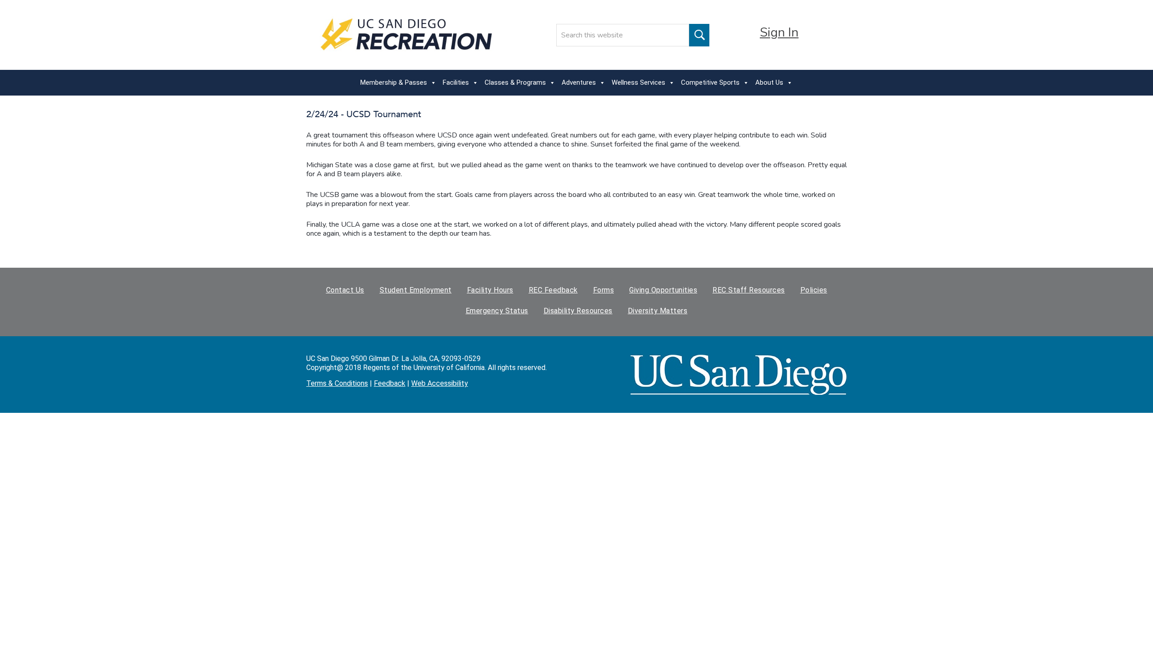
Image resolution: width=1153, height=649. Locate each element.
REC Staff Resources (749, 290)
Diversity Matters (658, 310)
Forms (603, 290)
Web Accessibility (439, 383)
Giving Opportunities (663, 290)
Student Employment (416, 290)
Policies (813, 290)
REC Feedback (553, 290)
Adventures (579, 82)
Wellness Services (638, 82)
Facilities (456, 82)
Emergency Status (497, 310)
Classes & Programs (515, 82)
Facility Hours (490, 290)
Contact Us (345, 290)
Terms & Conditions (337, 383)
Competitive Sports (710, 82)
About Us (769, 82)
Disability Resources (578, 310)
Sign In (779, 32)
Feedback (389, 383)
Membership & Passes (393, 82)
